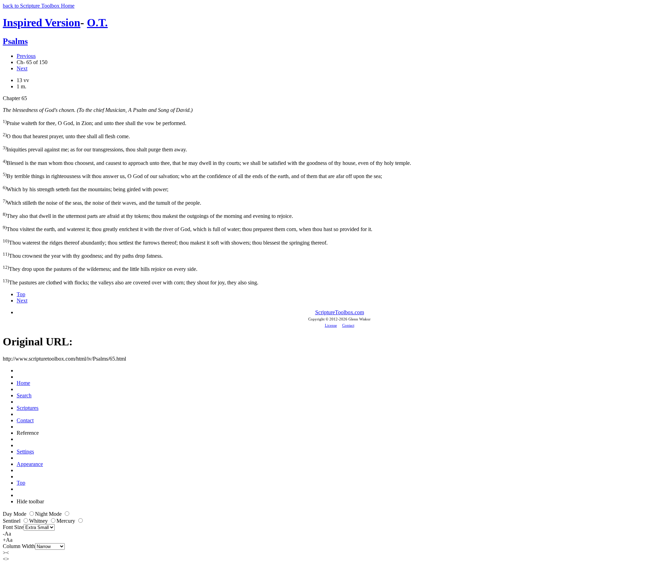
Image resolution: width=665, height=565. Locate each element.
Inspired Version (41, 22)
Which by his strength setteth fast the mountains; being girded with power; (85, 188)
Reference (28, 433)
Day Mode (15, 514)
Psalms (15, 41)
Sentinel (12, 521)
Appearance (30, 464)
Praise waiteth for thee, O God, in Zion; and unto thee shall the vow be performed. (94, 122)
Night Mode (49, 514)
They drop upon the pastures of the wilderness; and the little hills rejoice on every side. (100, 268)
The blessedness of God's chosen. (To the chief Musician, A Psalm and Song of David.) (98, 110)
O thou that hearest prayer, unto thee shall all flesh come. (66, 135)
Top (21, 294)
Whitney (39, 521)
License (331, 325)
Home (23, 383)
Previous (26, 56)
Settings (25, 451)
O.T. (97, 22)
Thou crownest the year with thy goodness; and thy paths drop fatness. (83, 255)
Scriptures (27, 408)
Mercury (66, 521)
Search (24, 395)
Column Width (19, 546)
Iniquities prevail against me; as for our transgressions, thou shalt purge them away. (95, 148)
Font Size (13, 527)
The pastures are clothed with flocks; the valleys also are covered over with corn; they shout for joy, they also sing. (130, 281)
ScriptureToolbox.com (339, 312)
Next (22, 68)
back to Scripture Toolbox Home (38, 6)
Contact (348, 325)
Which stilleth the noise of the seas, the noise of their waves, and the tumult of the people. (102, 202)
